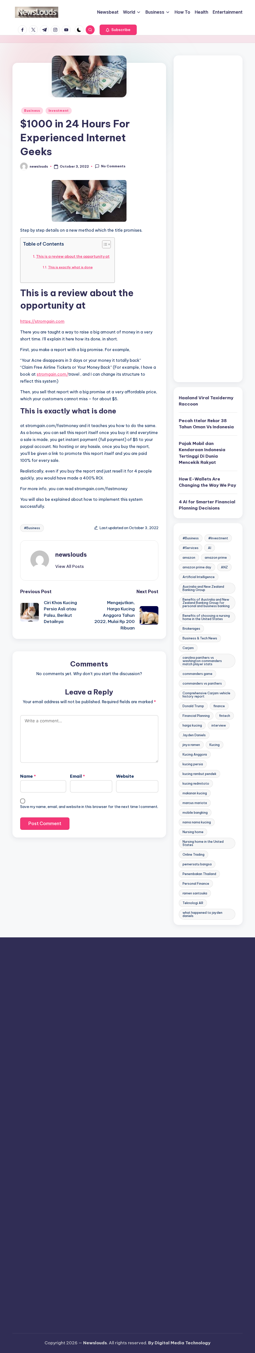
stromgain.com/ (52, 374)
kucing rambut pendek (199, 774)
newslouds (71, 554)
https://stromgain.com (42, 321)
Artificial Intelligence (199, 577)
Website (125, 776)
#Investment (218, 538)
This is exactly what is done (70, 267)
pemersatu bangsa (197, 864)
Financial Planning (196, 716)
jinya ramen (191, 745)
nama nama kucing (197, 822)
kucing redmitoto (196, 783)
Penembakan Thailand (199, 874)
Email (77, 776)
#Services (190, 548)
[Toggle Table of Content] (104, 244)
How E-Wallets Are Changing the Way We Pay (207, 482)
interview (218, 725)
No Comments (113, 166)
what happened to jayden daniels (202, 914)
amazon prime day (197, 567)
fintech (224, 716)
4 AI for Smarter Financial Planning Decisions (207, 505)
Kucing (214, 745)
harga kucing (192, 725)
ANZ (224, 567)
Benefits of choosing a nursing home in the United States (206, 617)
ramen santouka (195, 893)
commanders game (197, 674)
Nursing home (193, 832)
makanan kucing (195, 793)
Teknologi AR (193, 903)
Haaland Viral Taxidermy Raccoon (206, 401)
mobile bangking (195, 812)
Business (32, 110)
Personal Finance (196, 883)
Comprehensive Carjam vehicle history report (206, 694)
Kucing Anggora (195, 754)
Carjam (188, 648)
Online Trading (193, 854)
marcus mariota (195, 803)
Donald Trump (193, 706)
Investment (59, 110)
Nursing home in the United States (203, 843)
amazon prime (216, 557)
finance (219, 706)
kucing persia (193, 764)
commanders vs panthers (202, 683)
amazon (189, 557)
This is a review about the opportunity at (73, 256)
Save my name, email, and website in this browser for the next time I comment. (89, 806)
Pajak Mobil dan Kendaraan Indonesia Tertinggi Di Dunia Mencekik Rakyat (202, 453)
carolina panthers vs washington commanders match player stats (202, 661)
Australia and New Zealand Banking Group (203, 588)
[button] (118, 30)
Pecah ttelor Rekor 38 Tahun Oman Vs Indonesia (206, 424)
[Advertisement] (208, 219)
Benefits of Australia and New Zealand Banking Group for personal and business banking (206, 602)
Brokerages (191, 628)
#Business (32, 528)
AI (209, 548)
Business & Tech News (200, 638)
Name (28, 776)
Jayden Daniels (194, 735)
